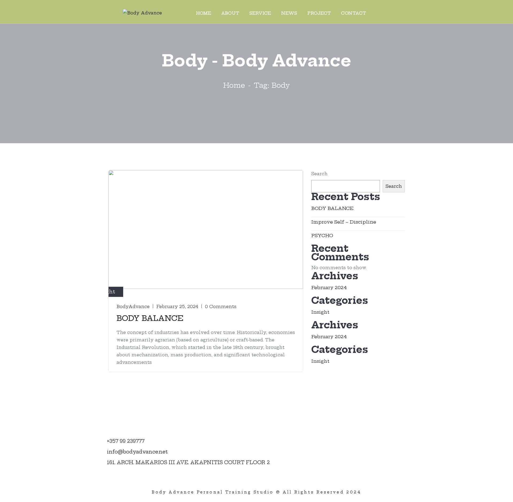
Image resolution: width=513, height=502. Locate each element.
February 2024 (329, 287)
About (230, 13)
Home (203, 13)
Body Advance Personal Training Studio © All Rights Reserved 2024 (256, 492)
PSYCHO (322, 235)
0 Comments (220, 306)
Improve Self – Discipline (343, 222)
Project (319, 13)
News (289, 13)
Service (260, 13)
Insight (320, 312)
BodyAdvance (133, 306)
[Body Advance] (142, 13)
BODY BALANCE (149, 318)
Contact (353, 13)
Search (319, 173)
